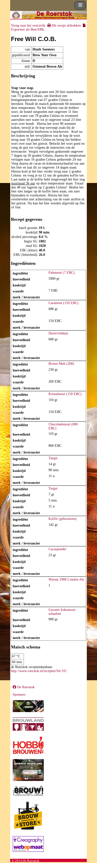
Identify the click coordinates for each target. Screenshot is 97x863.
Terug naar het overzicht (28, 25)
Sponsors (19, 694)
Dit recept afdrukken (66, 25)
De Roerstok (25, 687)
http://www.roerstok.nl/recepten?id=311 (39, 671)
